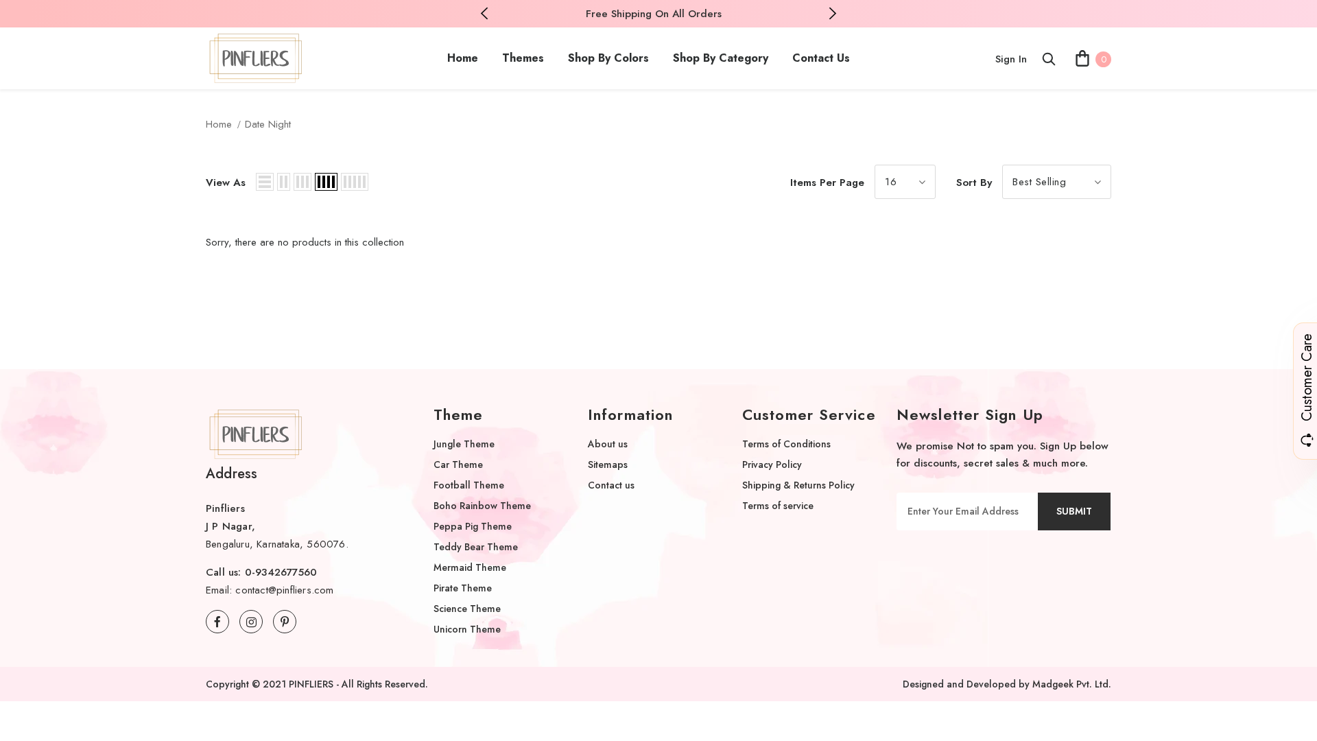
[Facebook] (217, 621)
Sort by (974, 182)
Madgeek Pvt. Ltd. (1071, 684)
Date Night (268, 124)
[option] (653, 14)
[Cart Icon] (1082, 58)
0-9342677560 (281, 572)
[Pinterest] (284, 621)
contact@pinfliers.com (284, 590)
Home (219, 124)
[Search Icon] (1049, 59)
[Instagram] (251, 621)
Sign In (1011, 59)
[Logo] (256, 58)
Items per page (827, 182)
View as (226, 182)
